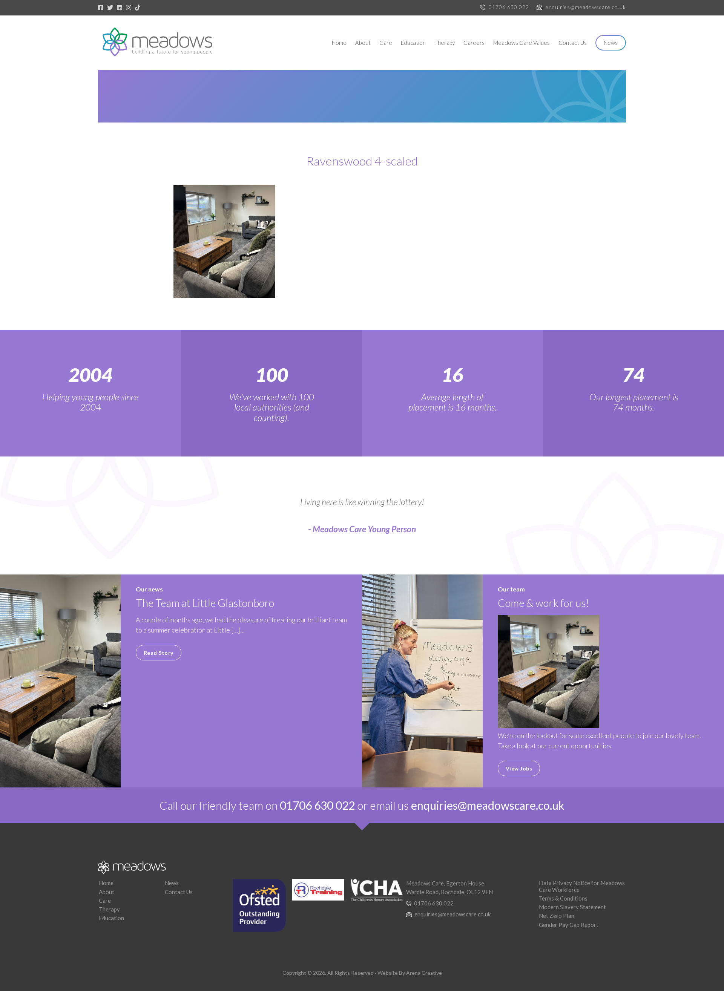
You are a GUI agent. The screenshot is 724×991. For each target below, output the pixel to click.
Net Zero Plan (556, 915)
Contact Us (572, 42)
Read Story (158, 652)
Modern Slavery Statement (572, 907)
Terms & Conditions (563, 898)
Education (413, 42)
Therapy (444, 42)
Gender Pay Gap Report (568, 924)
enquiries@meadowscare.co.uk (586, 7)
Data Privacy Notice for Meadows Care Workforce (582, 886)
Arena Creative (424, 973)
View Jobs (519, 768)
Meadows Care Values (521, 42)
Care (385, 42)
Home (339, 42)
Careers (474, 42)
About (363, 42)
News (611, 42)
